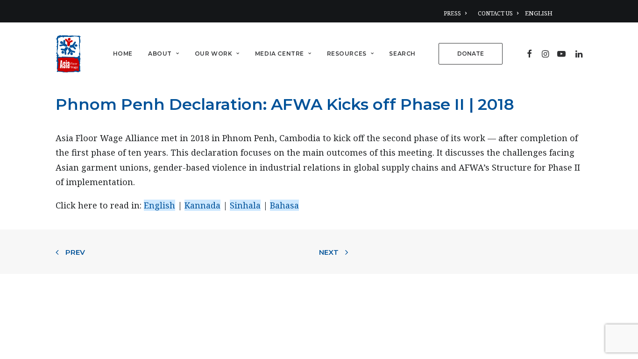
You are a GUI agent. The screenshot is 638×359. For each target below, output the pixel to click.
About (160, 53)
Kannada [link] (202, 205)
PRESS (452, 13)
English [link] (159, 205)
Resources (347, 53)
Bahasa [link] (284, 205)
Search (402, 53)
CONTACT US (495, 13)
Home (123, 53)
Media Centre (279, 53)
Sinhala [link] (245, 205)
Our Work (214, 53)
